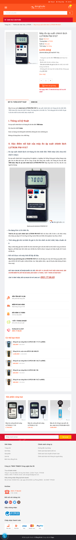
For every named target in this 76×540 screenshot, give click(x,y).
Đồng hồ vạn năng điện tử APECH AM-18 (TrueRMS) (29, 379)
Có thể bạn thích (13, 338)
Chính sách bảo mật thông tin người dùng (50, 456)
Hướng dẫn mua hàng (44, 448)
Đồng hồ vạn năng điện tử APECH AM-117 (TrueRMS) (29, 342)
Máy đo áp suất (13, 108)
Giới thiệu (7, 451)
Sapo (52, 537)
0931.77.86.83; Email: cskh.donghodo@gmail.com (24, 474)
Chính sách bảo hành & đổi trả (47, 451)
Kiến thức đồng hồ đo (11, 459)
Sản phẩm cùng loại (14, 397)
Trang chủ (8, 448)
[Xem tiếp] (42, 74)
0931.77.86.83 (49, 89)
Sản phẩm (8, 453)
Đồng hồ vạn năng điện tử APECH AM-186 (25, 370)
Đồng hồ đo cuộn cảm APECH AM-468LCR (26, 351)
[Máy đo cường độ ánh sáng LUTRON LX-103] (16, 410)
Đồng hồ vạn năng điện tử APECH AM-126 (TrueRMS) (29, 360)
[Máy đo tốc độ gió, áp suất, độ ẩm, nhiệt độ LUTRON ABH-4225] (38, 410)
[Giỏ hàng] (70, 6)
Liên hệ (69, 2)
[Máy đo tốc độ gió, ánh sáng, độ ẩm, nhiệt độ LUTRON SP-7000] (60, 410)
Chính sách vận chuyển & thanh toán (49, 453)
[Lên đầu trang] (72, 268)
